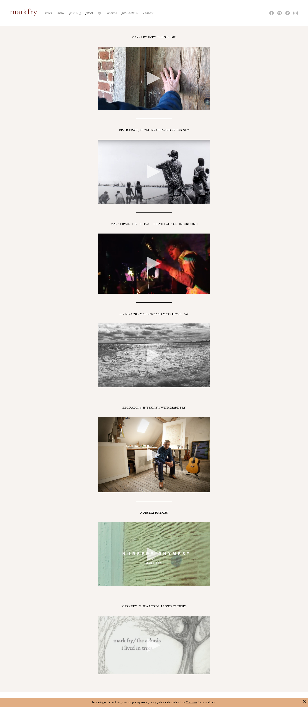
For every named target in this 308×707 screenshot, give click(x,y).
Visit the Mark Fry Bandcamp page (287, 13)
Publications (130, 13)
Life (100, 13)
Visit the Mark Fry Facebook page (271, 13)
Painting (75, 13)
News (48, 13)
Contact (148, 13)
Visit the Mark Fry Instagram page (295, 13)
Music (61, 13)
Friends (112, 13)
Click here (191, 702)
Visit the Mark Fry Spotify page (279, 13)
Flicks (89, 13)
